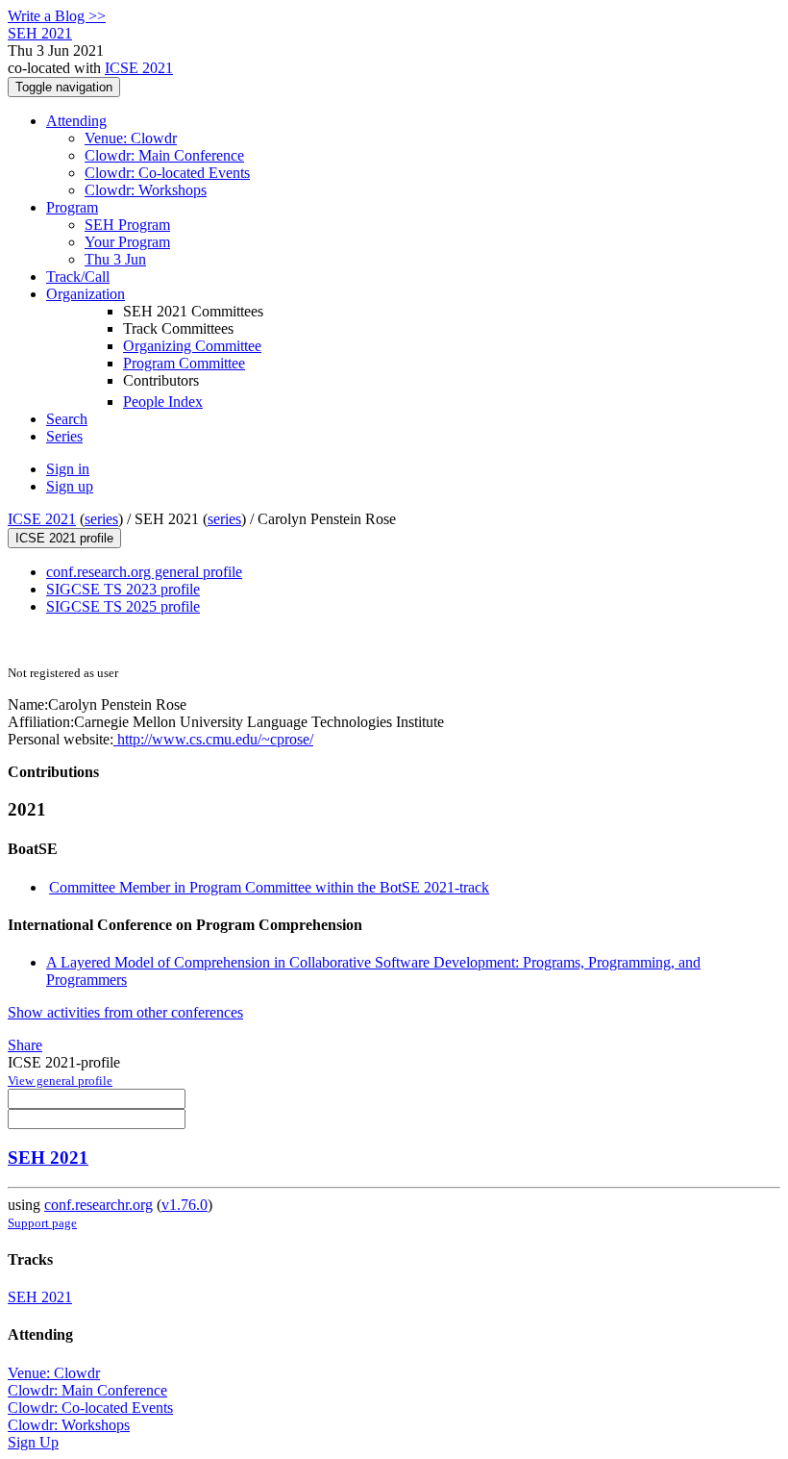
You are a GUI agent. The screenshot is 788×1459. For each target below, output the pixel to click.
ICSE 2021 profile (64, 538)
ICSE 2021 (139, 68)
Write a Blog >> (57, 16)
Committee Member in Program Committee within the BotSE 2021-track (269, 887)
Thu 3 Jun (115, 259)
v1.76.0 (184, 1204)
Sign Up (33, 1442)
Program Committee (184, 363)
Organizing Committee (192, 346)
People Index (163, 401)
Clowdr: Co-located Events (167, 172)
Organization (85, 294)
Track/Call (78, 276)
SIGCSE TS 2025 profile (123, 606)
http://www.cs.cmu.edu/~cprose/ (213, 739)
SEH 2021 (48, 1157)
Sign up (69, 486)
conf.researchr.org (98, 1204)
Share (25, 1045)
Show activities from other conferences (125, 1012)
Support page (42, 1223)
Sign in (67, 469)
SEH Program (127, 224)
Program (72, 207)
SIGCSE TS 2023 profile (123, 589)
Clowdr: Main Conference (164, 155)
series (101, 519)
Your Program (127, 242)
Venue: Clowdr (131, 138)
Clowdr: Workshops (146, 190)
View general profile (60, 1080)
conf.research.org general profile (144, 572)
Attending (76, 121)
